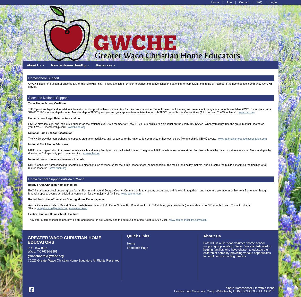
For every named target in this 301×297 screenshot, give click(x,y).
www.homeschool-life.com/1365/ (188, 219)
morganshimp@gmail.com (52, 208)
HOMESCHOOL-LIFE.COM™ (253, 291)
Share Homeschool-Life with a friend (250, 288)
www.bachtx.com (131, 193)
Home (131, 243)
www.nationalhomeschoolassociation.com (242, 138)
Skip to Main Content (45, 263)
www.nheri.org (58, 168)
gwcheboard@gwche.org (46, 256)
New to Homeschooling (70, 65)
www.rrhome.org (78, 208)
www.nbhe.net (91, 153)
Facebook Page (137, 247)
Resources (106, 65)
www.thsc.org (247, 112)
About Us (36, 65)
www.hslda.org (76, 127)
